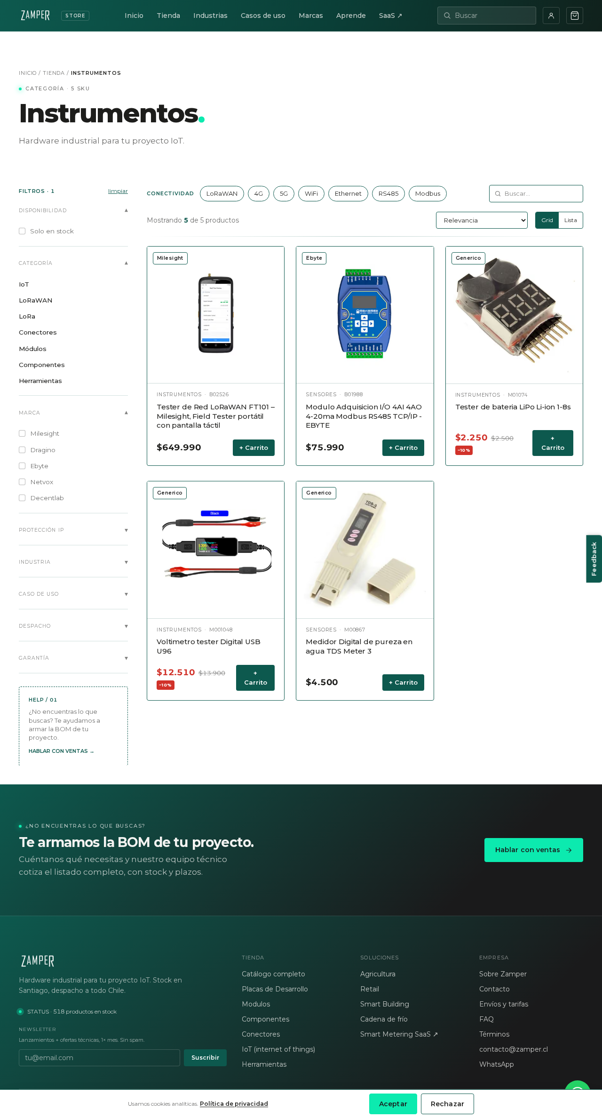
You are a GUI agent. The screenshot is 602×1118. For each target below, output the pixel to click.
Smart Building (384, 1004)
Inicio (134, 15)
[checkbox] (73, 231)
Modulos (256, 1004)
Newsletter (37, 1029)
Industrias (210, 15)
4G (258, 193)
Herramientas (264, 1064)
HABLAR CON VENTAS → (62, 750)
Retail (369, 989)
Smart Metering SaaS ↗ (399, 1034)
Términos (494, 1034)
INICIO (28, 73)
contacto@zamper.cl (513, 1049)
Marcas (311, 15)
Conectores (261, 1034)
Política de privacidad (234, 1103)
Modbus (427, 193)
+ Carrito (253, 447)
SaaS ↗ (391, 15)
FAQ (486, 1019)
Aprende (351, 15)
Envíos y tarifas (503, 1004)
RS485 (388, 193)
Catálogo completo (273, 974)
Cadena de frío (384, 1019)
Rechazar (447, 1104)
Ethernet (348, 193)
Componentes (265, 1019)
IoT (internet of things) (278, 1049)
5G (284, 193)
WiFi (311, 193)
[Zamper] (123, 961)
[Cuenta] (551, 15)
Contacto (494, 989)
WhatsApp (496, 1064)
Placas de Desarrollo (275, 989)
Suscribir (205, 1057)
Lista (570, 220)
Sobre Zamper (503, 974)
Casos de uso (263, 15)
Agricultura (378, 974)
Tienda (168, 15)
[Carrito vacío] (574, 15)
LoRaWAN (222, 193)
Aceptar (393, 1104)
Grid (547, 220)
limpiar (118, 190)
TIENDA (54, 73)
